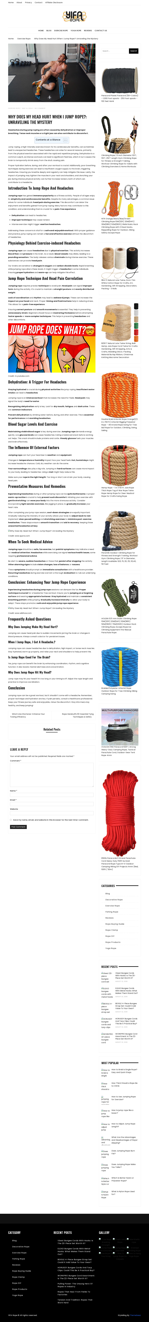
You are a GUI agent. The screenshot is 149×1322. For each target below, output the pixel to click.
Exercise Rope (61, 30)
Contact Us (101, 30)
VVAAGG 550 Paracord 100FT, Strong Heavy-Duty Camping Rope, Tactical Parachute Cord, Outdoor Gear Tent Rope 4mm (118, 751)
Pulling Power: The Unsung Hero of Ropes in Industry (75, 1285)
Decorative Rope (114, 899)
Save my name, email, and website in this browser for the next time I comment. (51, 820)
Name (13, 790)
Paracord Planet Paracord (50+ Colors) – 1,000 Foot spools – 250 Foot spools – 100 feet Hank (119, 98)
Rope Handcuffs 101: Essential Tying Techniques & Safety (78, 715)
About (19, 2)
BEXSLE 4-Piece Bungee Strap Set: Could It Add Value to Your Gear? (126, 1006)
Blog (48, 30)
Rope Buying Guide (114, 924)
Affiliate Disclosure (54, 2)
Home (11, 2)
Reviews (88, 30)
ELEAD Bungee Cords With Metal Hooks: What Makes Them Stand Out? (126, 991)
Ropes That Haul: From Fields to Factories (74, 1293)
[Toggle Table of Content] (64, 140)
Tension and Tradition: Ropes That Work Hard (75, 1301)
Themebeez (135, 1315)
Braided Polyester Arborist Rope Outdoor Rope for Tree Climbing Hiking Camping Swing (119, 691)
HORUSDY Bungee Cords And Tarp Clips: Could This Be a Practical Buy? (126, 1021)
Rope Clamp (111, 930)
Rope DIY (110, 936)
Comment (15, 760)
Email (13, 800)
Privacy (28, 2)
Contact (38, 2)
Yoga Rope (76, 30)
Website (14, 809)
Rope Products (112, 942)
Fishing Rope (111, 911)
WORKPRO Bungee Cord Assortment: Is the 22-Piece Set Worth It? (126, 1036)
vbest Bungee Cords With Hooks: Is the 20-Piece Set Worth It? (125, 975)
